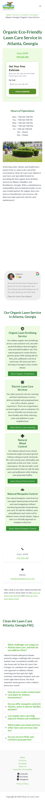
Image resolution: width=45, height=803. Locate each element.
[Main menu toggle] (40, 6)
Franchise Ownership (22, 769)
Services (22, 760)
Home (22, 757)
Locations (22, 763)
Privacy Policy (22, 784)
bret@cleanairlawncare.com (22, 578)
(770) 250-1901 (22, 57)
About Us (22, 766)
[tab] (22, 665)
